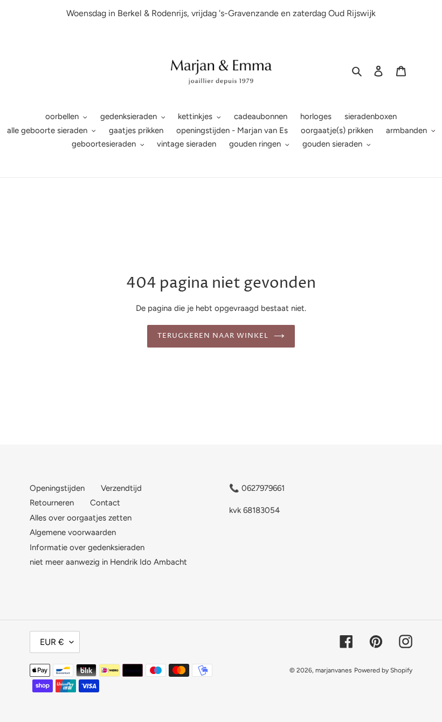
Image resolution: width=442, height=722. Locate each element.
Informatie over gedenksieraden (87, 547)
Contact (105, 503)
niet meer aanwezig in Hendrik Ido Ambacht (108, 562)
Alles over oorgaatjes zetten (81, 518)
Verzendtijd (121, 488)
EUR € (52, 642)
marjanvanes (333, 670)
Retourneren (52, 503)
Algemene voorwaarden (73, 532)
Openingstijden (57, 488)
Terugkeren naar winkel (213, 336)
